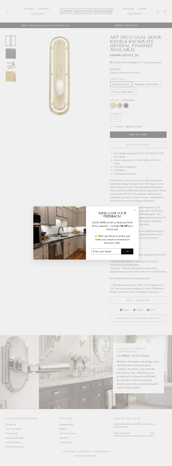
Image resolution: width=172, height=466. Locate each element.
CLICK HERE (99, 222)
